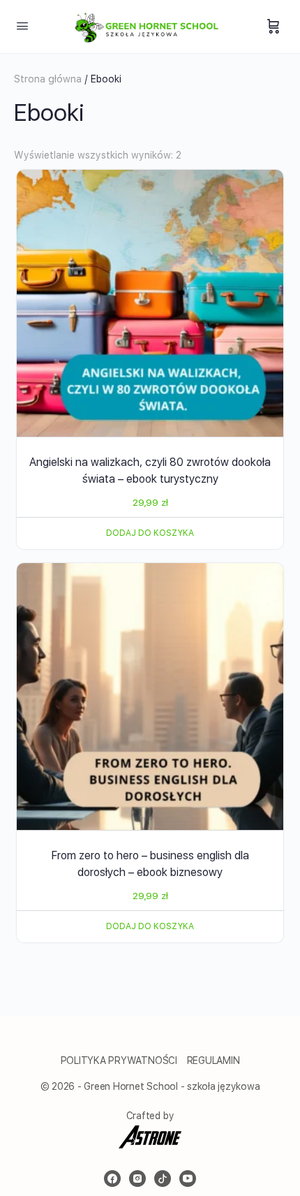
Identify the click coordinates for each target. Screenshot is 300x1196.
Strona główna (48, 79)
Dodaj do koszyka (150, 533)
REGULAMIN (213, 1060)
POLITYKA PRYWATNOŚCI (120, 1060)
